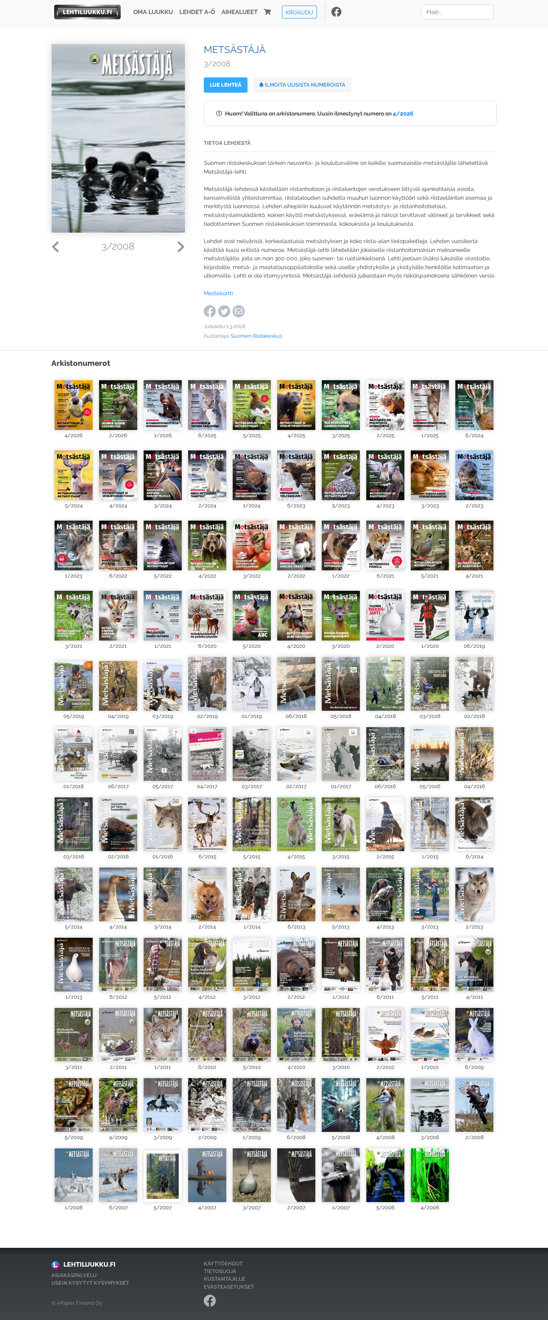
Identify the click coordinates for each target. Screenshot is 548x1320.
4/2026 (403, 113)
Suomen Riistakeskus (256, 336)
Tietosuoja (220, 1271)
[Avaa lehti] (74, 402)
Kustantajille (224, 1279)
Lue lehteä (226, 85)
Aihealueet (239, 12)
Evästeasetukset (229, 1287)
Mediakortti (218, 293)
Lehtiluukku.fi (89, 1264)
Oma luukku (153, 12)
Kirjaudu (299, 11)
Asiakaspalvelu (74, 1275)
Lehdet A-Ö (197, 12)
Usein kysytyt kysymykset (90, 1283)
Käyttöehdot (223, 1264)
